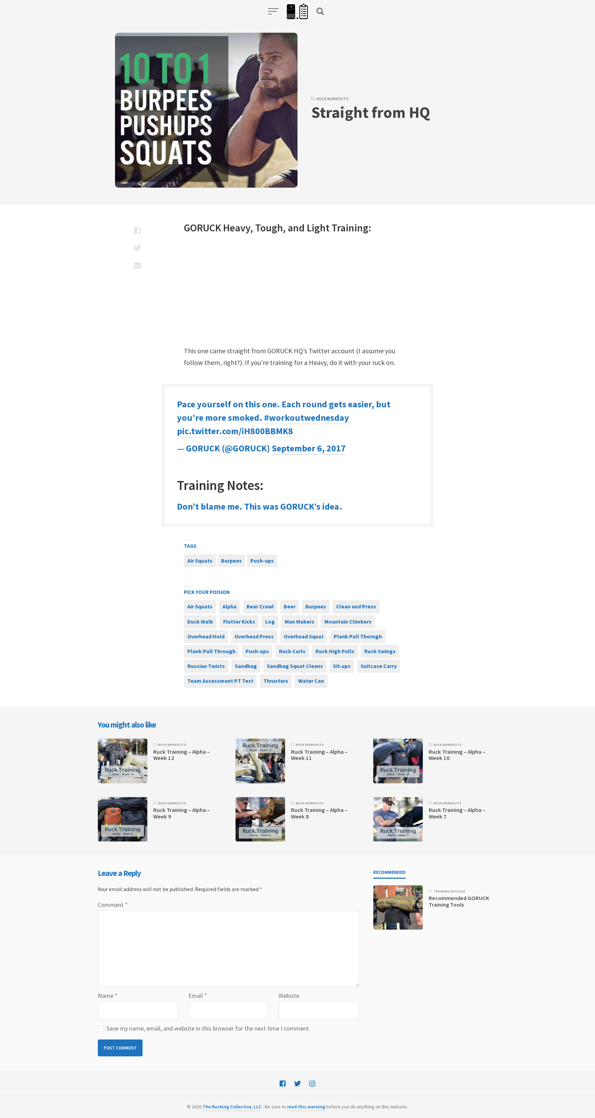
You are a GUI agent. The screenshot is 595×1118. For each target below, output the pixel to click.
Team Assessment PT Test (220, 680)
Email (197, 996)
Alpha (229, 606)
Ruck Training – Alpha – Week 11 (319, 755)
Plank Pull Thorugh (358, 636)
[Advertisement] (297, 290)
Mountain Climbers (348, 621)
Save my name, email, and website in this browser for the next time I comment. (208, 1028)
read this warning (306, 1107)
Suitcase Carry (379, 665)
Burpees (231, 560)
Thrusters (275, 680)
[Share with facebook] (137, 230)
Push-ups (262, 560)
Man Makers (299, 621)
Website (289, 996)
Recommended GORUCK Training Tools (459, 901)
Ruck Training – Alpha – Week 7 (457, 813)
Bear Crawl (260, 606)
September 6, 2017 (309, 448)
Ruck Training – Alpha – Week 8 (319, 813)
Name (107, 996)
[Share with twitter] (137, 248)
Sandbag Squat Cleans (295, 665)
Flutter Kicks (239, 621)
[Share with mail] (137, 265)
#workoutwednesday (306, 417)
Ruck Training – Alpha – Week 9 (181, 813)
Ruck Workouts (332, 98)
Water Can (311, 680)
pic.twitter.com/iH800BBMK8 (235, 431)
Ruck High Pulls (334, 651)
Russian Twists (206, 665)
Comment (113, 905)
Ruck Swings (380, 651)
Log (270, 621)
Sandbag (246, 665)
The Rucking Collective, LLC (231, 1107)
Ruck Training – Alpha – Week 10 (457, 755)
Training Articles (449, 891)
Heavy (236, 227)
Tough (269, 227)
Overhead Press (254, 636)
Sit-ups (342, 665)
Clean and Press (356, 606)
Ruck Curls (292, 651)
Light (318, 227)
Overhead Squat (304, 636)
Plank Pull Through (211, 651)
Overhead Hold (206, 636)
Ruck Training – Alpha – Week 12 (181, 755)
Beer (289, 606)
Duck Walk (200, 621)
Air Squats (199, 560)
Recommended (389, 872)
